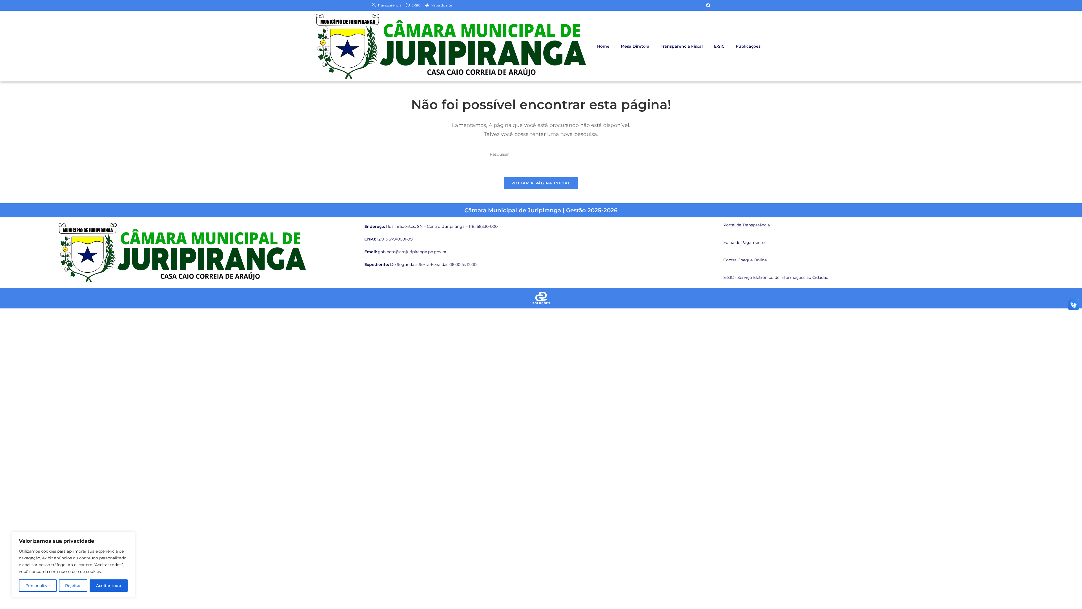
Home (603, 46)
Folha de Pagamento (744, 242)
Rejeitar (73, 585)
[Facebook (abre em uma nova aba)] (707, 5)
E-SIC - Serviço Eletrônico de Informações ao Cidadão (775, 277)
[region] (73, 565)
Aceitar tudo (108, 585)
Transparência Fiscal (682, 46)
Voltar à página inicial (541, 183)
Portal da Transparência (746, 225)
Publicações (748, 46)
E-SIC (719, 46)
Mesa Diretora (635, 46)
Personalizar (37, 585)
